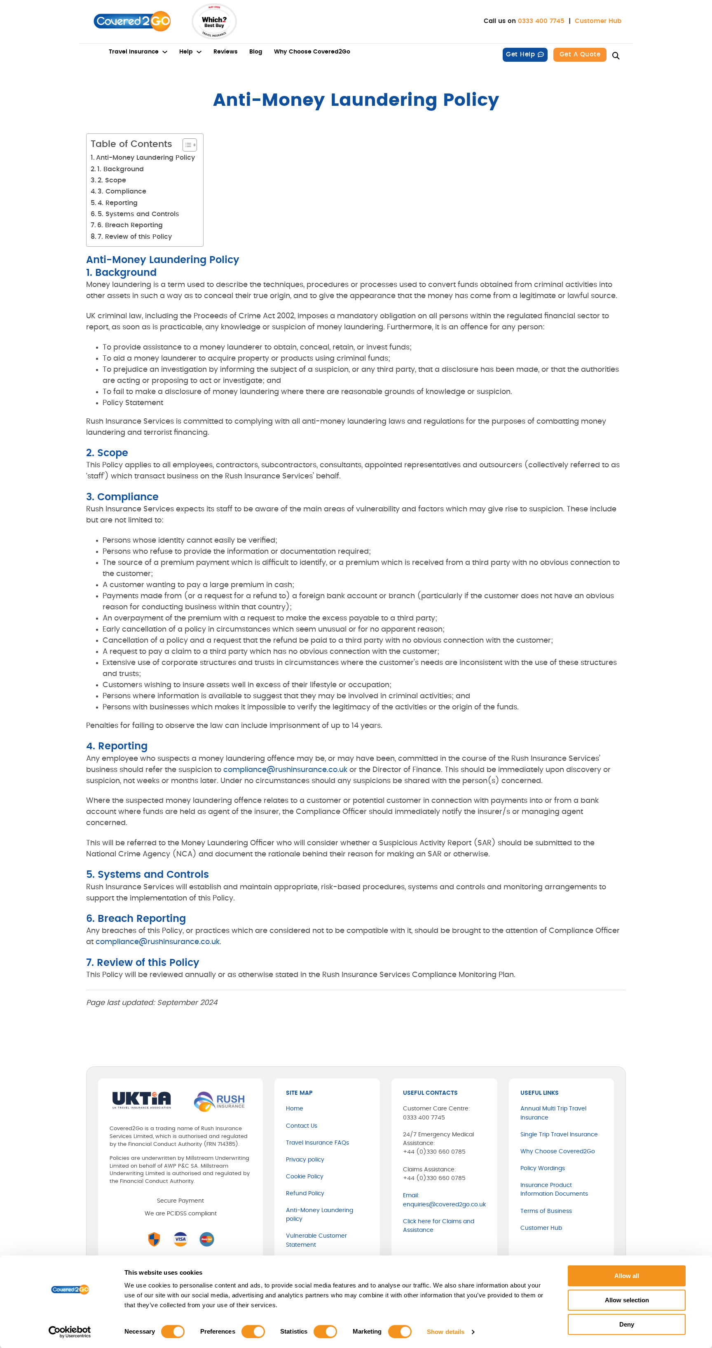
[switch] (253, 1331)
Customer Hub (598, 21)
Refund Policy (305, 1193)
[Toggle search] (616, 56)
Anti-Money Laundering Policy (145, 157)
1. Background (120, 169)
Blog (255, 52)
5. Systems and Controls (138, 214)
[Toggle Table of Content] (185, 145)
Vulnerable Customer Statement (316, 1240)
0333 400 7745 (541, 21)
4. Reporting (118, 203)
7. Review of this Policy (135, 236)
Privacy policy (305, 1160)
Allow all (626, 1275)
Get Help (520, 54)
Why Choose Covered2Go (312, 52)
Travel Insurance (134, 52)
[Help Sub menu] (199, 52)
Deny (626, 1324)
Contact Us (301, 1126)
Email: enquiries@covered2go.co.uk (444, 1200)
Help (186, 52)
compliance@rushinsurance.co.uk (285, 770)
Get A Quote (580, 54)
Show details (445, 1331)
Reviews (225, 52)
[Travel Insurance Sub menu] (165, 52)
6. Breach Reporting (130, 225)
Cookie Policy (304, 1177)
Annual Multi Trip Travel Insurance (553, 1113)
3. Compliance (122, 191)
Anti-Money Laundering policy (319, 1215)
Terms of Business (546, 1211)
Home (294, 1109)
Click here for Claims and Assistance (438, 1226)
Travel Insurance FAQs (317, 1143)
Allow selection (627, 1300)
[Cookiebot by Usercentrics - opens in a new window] (70, 1332)
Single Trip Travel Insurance (559, 1135)
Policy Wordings (542, 1168)
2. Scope (112, 180)
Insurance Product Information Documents (554, 1189)
